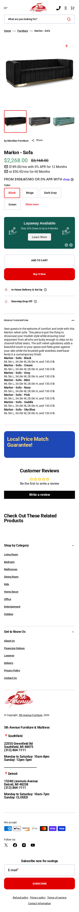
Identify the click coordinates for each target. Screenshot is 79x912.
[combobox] (39, 19)
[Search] (69, 19)
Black (14, 194)
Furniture (22, 30)
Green (15, 206)
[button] (5, 8)
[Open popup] (45, 290)
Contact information (39, 903)
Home (7, 30)
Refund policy (20, 897)
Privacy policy (38, 897)
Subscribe (40, 883)
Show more (32, 204)
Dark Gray (52, 194)
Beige (32, 194)
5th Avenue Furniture (30, 715)
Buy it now (39, 274)
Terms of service (56, 897)
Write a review (39, 495)
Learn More (39, 237)
